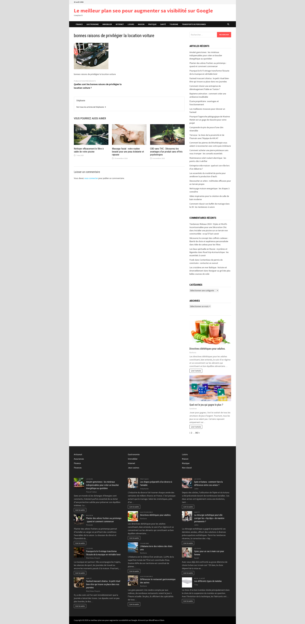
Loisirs (131, 24)
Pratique (152, 24)
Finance (79, 24)
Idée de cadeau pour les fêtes (207, 244)
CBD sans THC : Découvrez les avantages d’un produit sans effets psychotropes (166, 151)
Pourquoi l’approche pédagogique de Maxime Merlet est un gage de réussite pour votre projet (209, 119)
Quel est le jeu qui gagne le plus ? (206, 404)
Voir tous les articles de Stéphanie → (91, 107)
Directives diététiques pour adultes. (207, 348)
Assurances (79, 458)
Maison (141, 24)
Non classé (187, 467)
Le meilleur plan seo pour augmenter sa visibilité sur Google (143, 10)
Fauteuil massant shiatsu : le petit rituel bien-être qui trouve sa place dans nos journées (103, 584)
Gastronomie (92, 24)
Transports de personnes (194, 24)
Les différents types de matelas (208, 581)
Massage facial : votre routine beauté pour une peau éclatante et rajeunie (128, 151)
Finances (78, 467)
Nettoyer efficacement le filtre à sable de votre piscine (89, 150)
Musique (185, 463)
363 (196, 432)
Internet (120, 24)
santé (163, 24)
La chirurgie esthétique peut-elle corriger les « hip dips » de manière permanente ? (209, 518)
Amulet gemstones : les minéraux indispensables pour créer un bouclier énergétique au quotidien (205, 55)
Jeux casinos (133, 467)
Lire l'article (196, 371)
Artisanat (78, 454)
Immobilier (107, 24)
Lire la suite (80, 510)
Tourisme (174, 24)
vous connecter (91, 178)
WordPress (153, 620)
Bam (162, 620)
